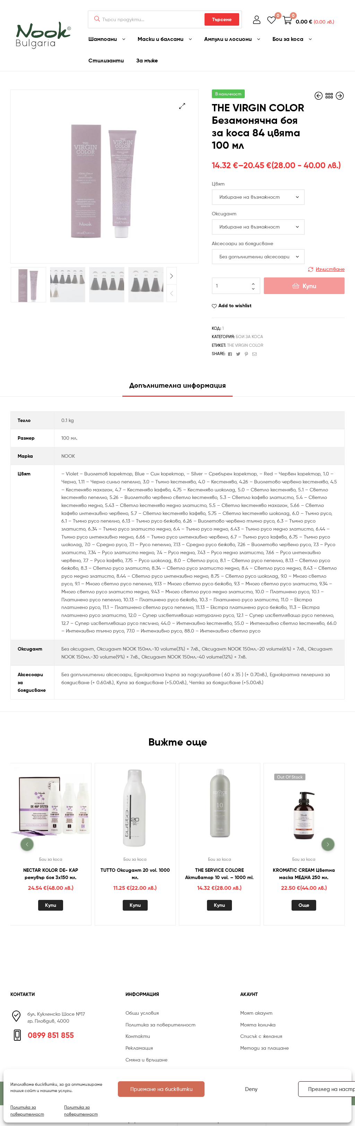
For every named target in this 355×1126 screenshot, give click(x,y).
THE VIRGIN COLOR (245, 345)
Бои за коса (249, 336)
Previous (171, 293)
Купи (309, 286)
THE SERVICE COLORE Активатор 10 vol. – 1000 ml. (219, 873)
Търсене (222, 19)
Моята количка (258, 1025)
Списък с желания (261, 1036)
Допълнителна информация (177, 385)
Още (303, 905)
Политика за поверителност (27, 1110)
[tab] (177, 388)
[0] (271, 19)
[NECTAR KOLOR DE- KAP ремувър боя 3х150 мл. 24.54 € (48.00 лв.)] (340, 96)
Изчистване (330, 269)
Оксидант (224, 213)
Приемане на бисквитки (161, 1089)
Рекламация (139, 1048)
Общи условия (142, 1013)
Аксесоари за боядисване (242, 243)
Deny (251, 1089)
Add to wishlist (234, 305)
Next (171, 276)
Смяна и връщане (146, 1060)
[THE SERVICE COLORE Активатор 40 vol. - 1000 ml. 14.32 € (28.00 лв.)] (319, 96)
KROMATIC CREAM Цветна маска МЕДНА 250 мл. (304, 873)
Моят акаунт (256, 1013)
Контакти (137, 1036)
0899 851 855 (51, 1035)
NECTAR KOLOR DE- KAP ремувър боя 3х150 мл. (50, 873)
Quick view (59, 811)
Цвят (218, 184)
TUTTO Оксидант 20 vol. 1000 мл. (135, 873)
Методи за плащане (264, 1048)
